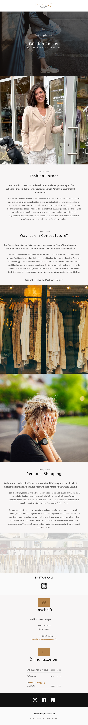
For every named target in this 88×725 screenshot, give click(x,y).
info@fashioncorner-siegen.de (44, 639)
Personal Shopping (37, 682)
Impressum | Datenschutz (44, 714)
